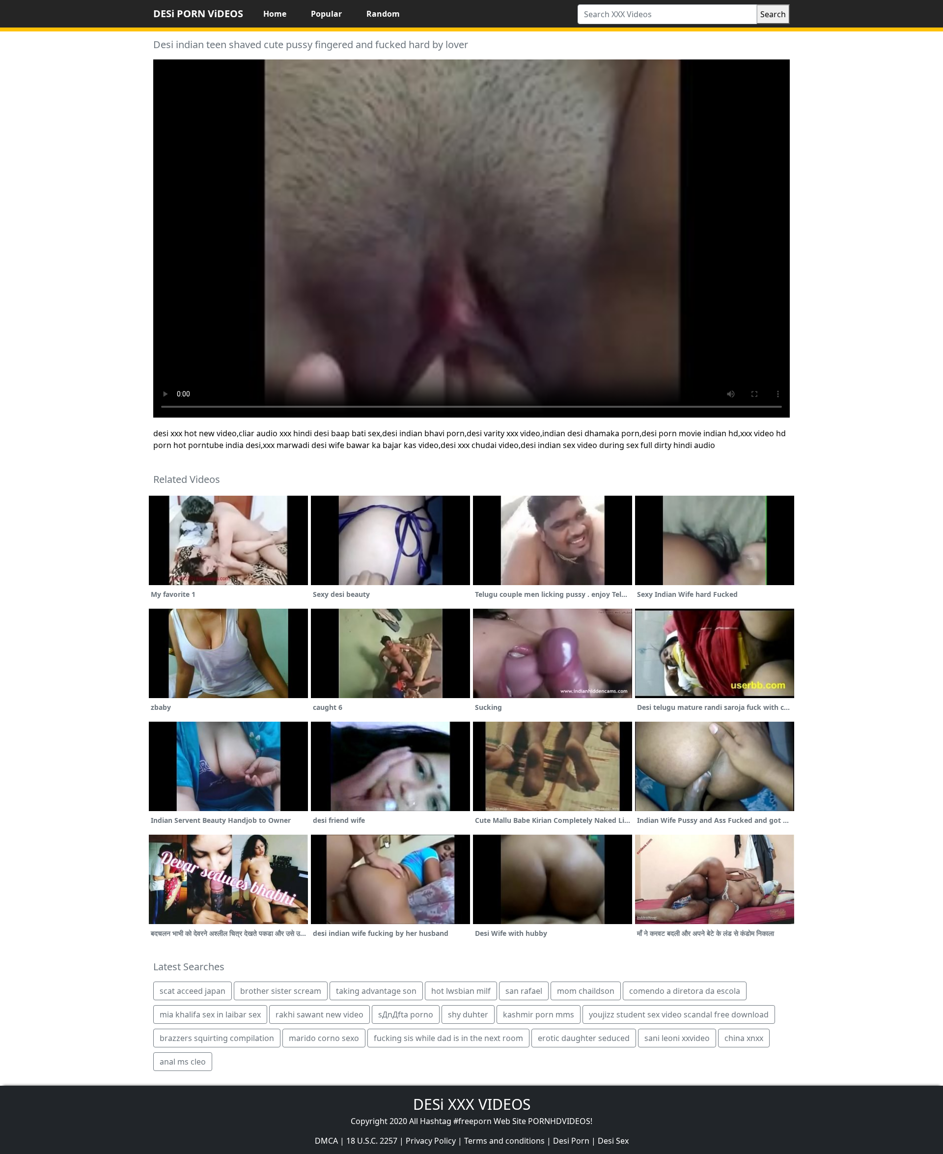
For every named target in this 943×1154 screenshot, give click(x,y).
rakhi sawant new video (319, 1014)
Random (383, 13)
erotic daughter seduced (584, 1038)
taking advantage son (376, 990)
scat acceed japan (192, 990)
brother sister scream (280, 990)
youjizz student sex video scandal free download (679, 1014)
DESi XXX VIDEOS (471, 1104)
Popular (326, 13)
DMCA (326, 1140)
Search (773, 14)
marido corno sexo (324, 1038)
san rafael (523, 990)
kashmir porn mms (538, 1014)
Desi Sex (613, 1140)
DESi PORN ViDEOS (198, 13)
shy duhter (468, 1014)
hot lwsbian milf (461, 990)
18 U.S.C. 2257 (371, 1140)
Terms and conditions (504, 1140)
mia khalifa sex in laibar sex (210, 1014)
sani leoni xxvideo (677, 1038)
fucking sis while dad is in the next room (448, 1038)
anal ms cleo (183, 1061)
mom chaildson (585, 990)
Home (274, 13)
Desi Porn (571, 1140)
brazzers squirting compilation (217, 1038)
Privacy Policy (431, 1140)
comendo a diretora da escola (684, 990)
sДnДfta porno (405, 1014)
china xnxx (743, 1038)
